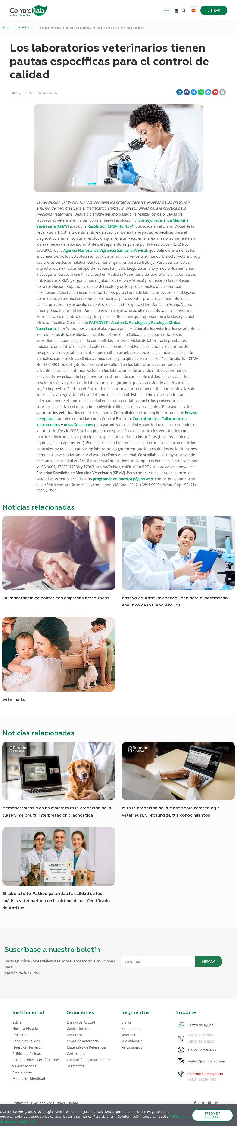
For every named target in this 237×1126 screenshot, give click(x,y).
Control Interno (146, 418)
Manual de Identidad (28, 1078)
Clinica (126, 1022)
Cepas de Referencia (83, 1041)
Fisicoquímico (131, 1047)
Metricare (74, 1035)
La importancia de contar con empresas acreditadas (55, 598)
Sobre (17, 1022)
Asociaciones (22, 1072)
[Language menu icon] (193, 10)
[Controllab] (28, 10)
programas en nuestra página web (123, 478)
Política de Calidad (26, 1053)
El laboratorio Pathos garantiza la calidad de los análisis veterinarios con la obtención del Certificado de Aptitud (56, 901)
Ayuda (73, 1103)
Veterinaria (50, 93)
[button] (179, 92)
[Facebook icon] (195, 1102)
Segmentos (75, 1066)
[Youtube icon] (209, 1102)
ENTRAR (214, 10)
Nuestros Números (27, 1047)
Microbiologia (131, 1041)
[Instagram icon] (217, 1102)
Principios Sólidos (26, 1041)
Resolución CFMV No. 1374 (110, 226)
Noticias (24, 27)
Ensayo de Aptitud (81, 1022)
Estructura (20, 1035)
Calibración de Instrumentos (89, 1060)
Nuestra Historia (25, 1028)
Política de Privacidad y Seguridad (39, 1103)
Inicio (5, 27)
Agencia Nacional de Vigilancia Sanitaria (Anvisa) (105, 250)
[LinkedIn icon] (202, 1102)
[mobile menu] (166, 10)
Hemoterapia (131, 1028)
